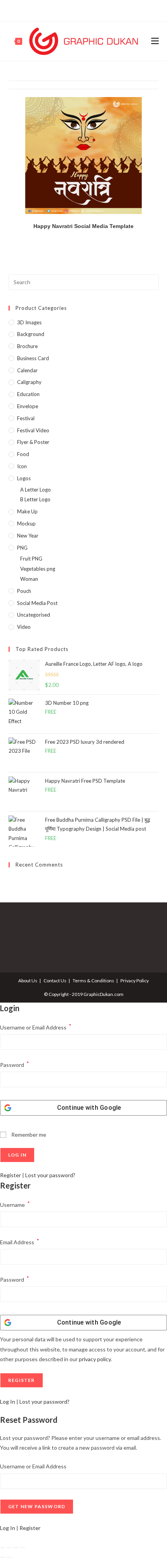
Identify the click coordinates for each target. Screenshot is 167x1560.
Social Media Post (37, 603)
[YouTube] (91, 9)
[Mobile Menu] (155, 41)
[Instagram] (82, 9)
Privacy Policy (134, 980)
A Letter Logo (35, 489)
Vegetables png (37, 569)
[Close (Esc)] (22, 1547)
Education (28, 394)
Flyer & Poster (33, 442)
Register (10, 1175)
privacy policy (95, 1359)
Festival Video (33, 430)
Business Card (33, 358)
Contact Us (54, 980)
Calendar (27, 370)
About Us (27, 980)
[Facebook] (74, 9)
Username (15, 1204)
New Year (27, 535)
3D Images (29, 322)
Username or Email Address (35, 1026)
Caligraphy (29, 382)
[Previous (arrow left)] (2, 1557)
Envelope (27, 406)
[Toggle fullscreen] (9, 1547)
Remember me (28, 1134)
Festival (26, 418)
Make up (27, 511)
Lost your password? (50, 1175)
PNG (22, 548)
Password (14, 1064)
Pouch (24, 591)
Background (30, 334)
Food (23, 454)
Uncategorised (33, 615)
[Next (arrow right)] (9, 1557)
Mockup (26, 523)
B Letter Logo (35, 499)
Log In (7, 1401)
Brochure (27, 346)
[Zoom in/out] (2, 1547)
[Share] (16, 1547)
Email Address (19, 1241)
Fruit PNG (31, 558)
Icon (22, 466)
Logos (24, 478)
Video (24, 627)
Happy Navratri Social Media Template (83, 226)
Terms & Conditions (93, 980)
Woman (29, 579)
